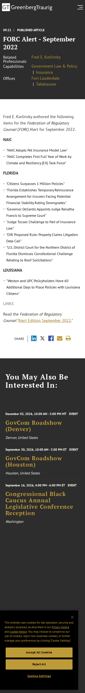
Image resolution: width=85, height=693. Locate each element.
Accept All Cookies (39, 652)
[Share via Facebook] (51, 339)
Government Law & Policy (54, 66)
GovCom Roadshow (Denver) (33, 426)
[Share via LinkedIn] (33, 339)
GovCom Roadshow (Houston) (33, 461)
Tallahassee (46, 84)
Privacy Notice (60, 627)
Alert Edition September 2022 (44, 320)
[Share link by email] (60, 338)
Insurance (44, 72)
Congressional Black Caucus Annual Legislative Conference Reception (39, 503)
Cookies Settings (39, 676)
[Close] (72, 617)
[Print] (68, 338)
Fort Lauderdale (45, 78)
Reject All (39, 664)
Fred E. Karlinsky (46, 57)
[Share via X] (42, 339)
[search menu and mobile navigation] (81, 7)
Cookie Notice (18, 632)
